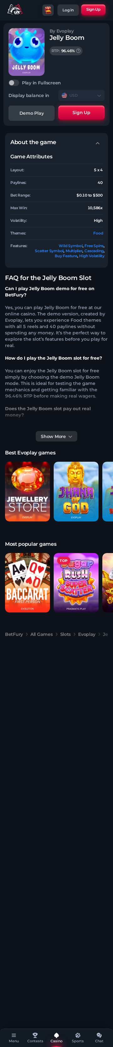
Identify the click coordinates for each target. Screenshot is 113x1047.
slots (65, 634)
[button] (27, 491)
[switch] (56, 83)
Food (98, 233)
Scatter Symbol (49, 250)
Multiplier (74, 250)
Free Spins (94, 245)
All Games (41, 634)
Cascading (94, 250)
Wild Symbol (70, 245)
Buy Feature (66, 255)
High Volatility (91, 255)
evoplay (86, 634)
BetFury (14, 634)
